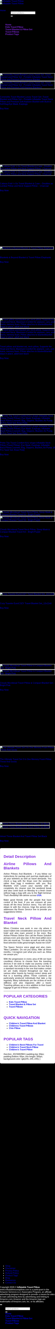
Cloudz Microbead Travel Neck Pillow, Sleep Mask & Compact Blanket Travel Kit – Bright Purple (25, 530)
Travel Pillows (12, 32)
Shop (7, 1266)
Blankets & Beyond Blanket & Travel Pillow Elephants (25, 257)
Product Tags (12, 34)
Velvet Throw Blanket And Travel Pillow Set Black (23, 836)
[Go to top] (1, 1304)
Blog (7, 1278)
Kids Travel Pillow (14, 27)
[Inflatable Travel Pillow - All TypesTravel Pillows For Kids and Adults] (12, 2)
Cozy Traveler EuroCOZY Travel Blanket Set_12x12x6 (26, 603)
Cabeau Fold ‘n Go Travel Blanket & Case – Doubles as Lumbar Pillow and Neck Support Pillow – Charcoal (26, 184)
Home (8, 25)
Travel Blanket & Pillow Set (18, 29)
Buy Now (4, 108)
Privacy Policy (12, 1271)
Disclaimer (10, 1268)
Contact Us (10, 1283)
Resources (10, 1280)
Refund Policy (12, 1273)
